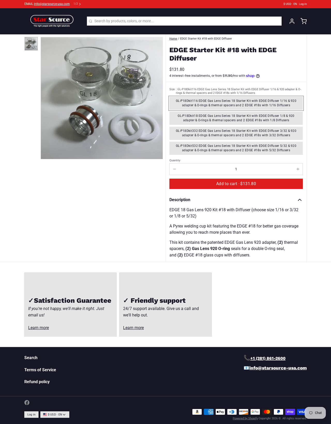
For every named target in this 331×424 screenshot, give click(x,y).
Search (30, 357)
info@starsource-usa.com (52, 4)
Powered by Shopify (245, 418)
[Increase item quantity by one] (298, 169)
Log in (303, 4)
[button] (236, 184)
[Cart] (302, 21)
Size (235, 91)
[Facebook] (26, 402)
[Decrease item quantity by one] (174, 169)
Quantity (174, 160)
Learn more (38, 327)
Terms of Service (40, 369)
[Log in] (290, 21)
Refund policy (37, 381)
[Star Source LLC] (52, 21)
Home (173, 38)
